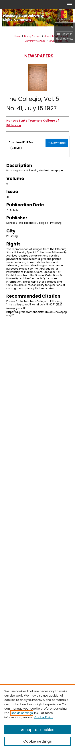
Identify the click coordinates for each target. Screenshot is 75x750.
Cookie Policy (43, 717)
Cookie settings (22, 713)
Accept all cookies (37, 729)
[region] (37, 717)
